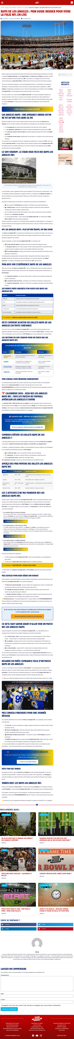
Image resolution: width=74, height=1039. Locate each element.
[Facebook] (33, 1036)
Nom (2, 994)
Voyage (6, 7)
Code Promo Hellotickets (12, 1030)
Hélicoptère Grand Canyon (12, 1023)
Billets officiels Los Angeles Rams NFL (27, 109)
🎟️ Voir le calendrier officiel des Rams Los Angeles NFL (27, 427)
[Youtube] (37, 1036)
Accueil (2, 7)
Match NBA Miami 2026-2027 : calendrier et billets (69, 95)
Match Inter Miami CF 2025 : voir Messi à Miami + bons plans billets (15, 910)
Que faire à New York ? (12, 1026)
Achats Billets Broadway (12, 1025)
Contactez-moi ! (61, 1035)
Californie (19, 7)
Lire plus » (3, 842)
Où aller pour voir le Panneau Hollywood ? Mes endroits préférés (17, 839)
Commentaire (5, 975)
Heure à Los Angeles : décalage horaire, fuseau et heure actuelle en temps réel (54, 910)
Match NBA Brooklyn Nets (37, 1028)
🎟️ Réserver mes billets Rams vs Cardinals (15, 521)
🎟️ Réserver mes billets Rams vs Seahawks (16, 549)
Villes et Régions (12, 7)
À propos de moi (62, 1025)
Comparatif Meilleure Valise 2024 (61, 1023)
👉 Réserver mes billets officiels (27, 761)
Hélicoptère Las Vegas (37, 1023)
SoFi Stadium (6, 191)
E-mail (3, 999)
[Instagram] (41, 1036)
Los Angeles (25, 7)
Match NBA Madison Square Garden (12, 1028)
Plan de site (62, 1030)
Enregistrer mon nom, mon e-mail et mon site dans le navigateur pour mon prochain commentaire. (31, 1005)
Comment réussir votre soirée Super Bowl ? (56, 874)
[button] (72, 2)
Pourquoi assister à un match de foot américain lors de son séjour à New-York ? (55, 839)
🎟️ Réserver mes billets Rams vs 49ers (14, 536)
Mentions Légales (61, 1026)
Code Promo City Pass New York (37, 1030)
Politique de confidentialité (61, 1028)
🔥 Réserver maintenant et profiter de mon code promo (27, 616)
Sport (29, 18)
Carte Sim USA (37, 1025)
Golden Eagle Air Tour (37, 1026)
